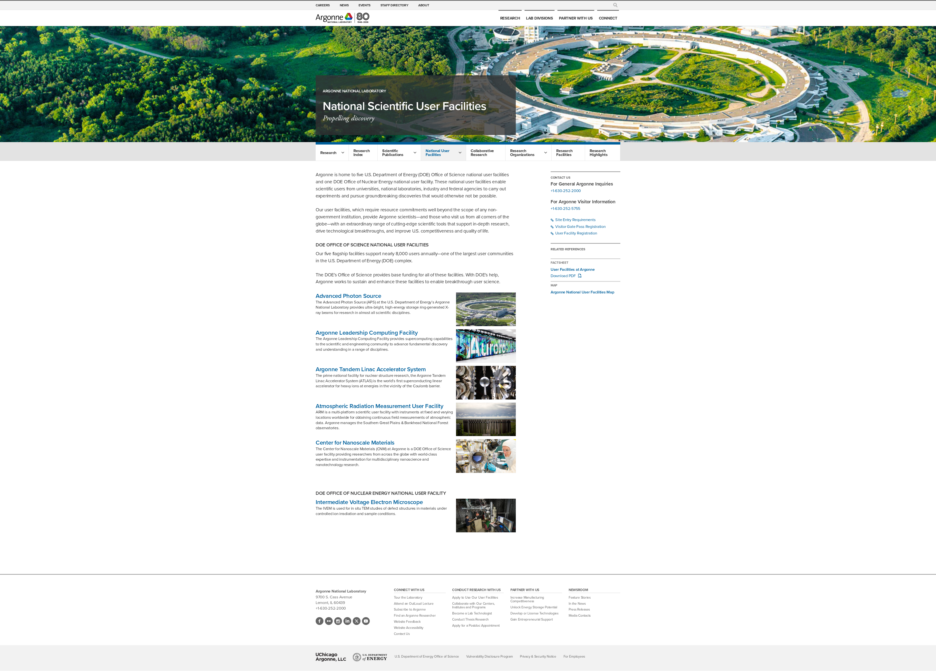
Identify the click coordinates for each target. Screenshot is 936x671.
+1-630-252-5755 (565, 208)
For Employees (574, 656)
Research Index (361, 152)
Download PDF (564, 276)
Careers (323, 5)
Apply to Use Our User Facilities (475, 597)
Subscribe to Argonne (410, 609)
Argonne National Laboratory (354, 91)
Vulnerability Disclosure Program (489, 656)
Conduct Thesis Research (470, 619)
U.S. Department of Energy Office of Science (427, 656)
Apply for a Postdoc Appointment (476, 625)
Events (364, 5)
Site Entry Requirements (575, 220)
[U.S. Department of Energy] (369, 657)
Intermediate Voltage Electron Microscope (369, 502)
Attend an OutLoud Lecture (414, 603)
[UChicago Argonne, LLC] (331, 657)
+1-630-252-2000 (566, 191)
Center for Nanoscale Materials (355, 442)
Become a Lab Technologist (472, 613)
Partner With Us (576, 18)
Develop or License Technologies (534, 613)
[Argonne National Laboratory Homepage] (342, 17)
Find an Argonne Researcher (415, 615)
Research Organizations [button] (522, 152)
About (423, 5)
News (344, 5)
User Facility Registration (576, 233)
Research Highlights (598, 152)
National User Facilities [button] (437, 152)
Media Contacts (580, 615)
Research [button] (328, 153)
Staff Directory (394, 5)
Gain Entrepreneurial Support (531, 619)
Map (554, 285)
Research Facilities (564, 152)
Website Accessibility (408, 627)
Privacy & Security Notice (538, 656)
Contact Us (402, 633)
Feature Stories (580, 597)
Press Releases (579, 609)
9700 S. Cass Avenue (334, 597)
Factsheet (559, 262)
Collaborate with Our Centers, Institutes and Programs (473, 605)
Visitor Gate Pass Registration (580, 226)
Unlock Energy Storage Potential (533, 607)
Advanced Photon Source (348, 296)
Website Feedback (407, 621)
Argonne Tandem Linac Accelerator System (371, 369)
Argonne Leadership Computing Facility (367, 332)
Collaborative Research (482, 152)
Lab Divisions (539, 18)
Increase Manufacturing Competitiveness (527, 599)
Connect (608, 18)
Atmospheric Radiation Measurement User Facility (379, 406)
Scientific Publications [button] (392, 152)
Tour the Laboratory (408, 597)
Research (510, 18)
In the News (577, 603)
